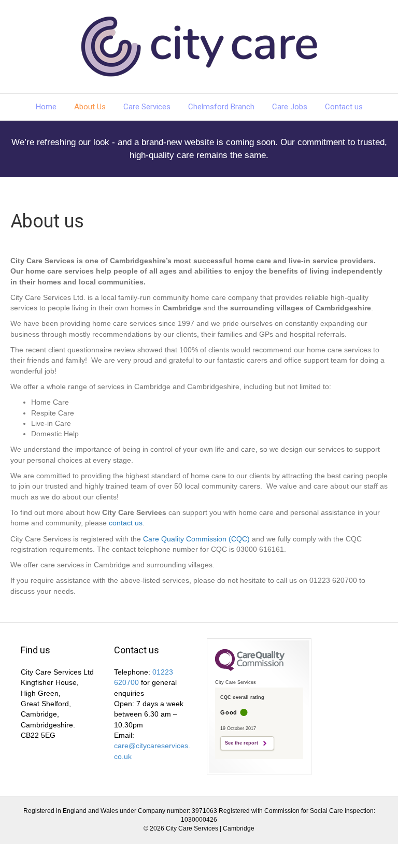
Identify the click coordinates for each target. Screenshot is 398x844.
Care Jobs (289, 106)
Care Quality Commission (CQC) (196, 539)
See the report (241, 743)
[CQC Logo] (250, 668)
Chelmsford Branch (221, 106)
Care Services (146, 106)
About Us (90, 106)
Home (46, 106)
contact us (126, 523)
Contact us (344, 106)
